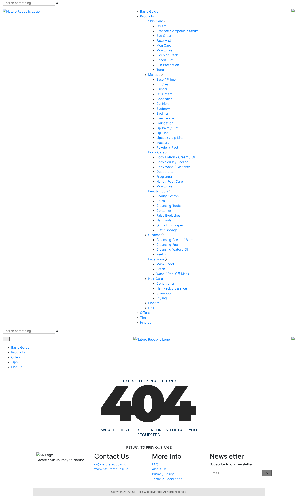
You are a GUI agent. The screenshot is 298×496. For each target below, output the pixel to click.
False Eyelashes (168, 215)
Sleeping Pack (167, 55)
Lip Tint (162, 133)
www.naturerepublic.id (111, 469)
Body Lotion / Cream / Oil (176, 157)
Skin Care (155, 21)
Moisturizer (165, 50)
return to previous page (149, 447)
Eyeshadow (165, 118)
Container (163, 211)
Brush (160, 201)
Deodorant (164, 172)
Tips (143, 317)
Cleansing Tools (168, 206)
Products (147, 16)
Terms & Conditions (167, 479)
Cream (161, 26)
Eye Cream (164, 36)
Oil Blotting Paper (169, 225)
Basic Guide (149, 11)
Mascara (162, 142)
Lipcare (154, 303)
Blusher (161, 89)
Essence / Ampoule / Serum (177, 31)
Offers (145, 313)
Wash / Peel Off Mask (172, 274)
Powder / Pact (167, 147)
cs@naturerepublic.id (110, 464)
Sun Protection (167, 65)
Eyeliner (162, 113)
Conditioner (165, 283)
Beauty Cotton (167, 196)
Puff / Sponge (167, 230)
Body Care (156, 152)
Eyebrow (163, 108)
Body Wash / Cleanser (173, 167)
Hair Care (155, 279)
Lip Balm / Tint (167, 128)
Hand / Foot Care (169, 181)
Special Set (165, 60)
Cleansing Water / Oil (172, 249)
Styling (161, 298)
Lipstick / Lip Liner (170, 138)
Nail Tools (164, 220)
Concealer (164, 99)
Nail (151, 308)
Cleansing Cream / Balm (174, 240)
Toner (160, 70)
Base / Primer (166, 79)
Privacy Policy (163, 474)
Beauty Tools (158, 191)
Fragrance (164, 177)
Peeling (161, 254)
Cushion (162, 104)
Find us (145, 322)
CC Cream (164, 94)
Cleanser (155, 235)
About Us (159, 469)
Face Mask (156, 259)
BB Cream (164, 84)
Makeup (154, 74)
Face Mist (163, 40)
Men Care (163, 45)
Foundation (164, 123)
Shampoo (163, 293)
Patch (160, 269)
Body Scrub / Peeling (172, 162)
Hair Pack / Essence (171, 288)
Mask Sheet (165, 264)
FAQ (155, 464)
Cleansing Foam (168, 245)
